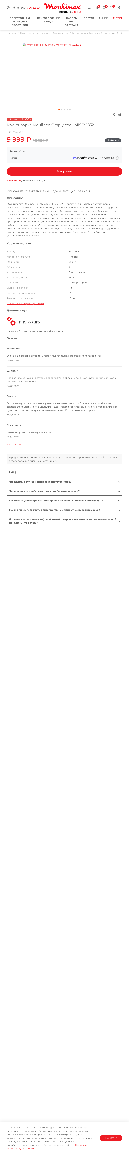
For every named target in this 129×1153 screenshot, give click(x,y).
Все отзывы (14, 444)
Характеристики (37, 191)
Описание (15, 191)
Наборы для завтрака (71, 22)
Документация (64, 191)
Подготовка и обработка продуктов (20, 22)
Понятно (111, 1138)
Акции (103, 18)
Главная (11, 33)
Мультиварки (60, 33)
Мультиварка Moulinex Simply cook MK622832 (100, 33)
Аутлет (117, 18)
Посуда (89, 18)
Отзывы (84, 191)
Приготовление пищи (34, 33)
